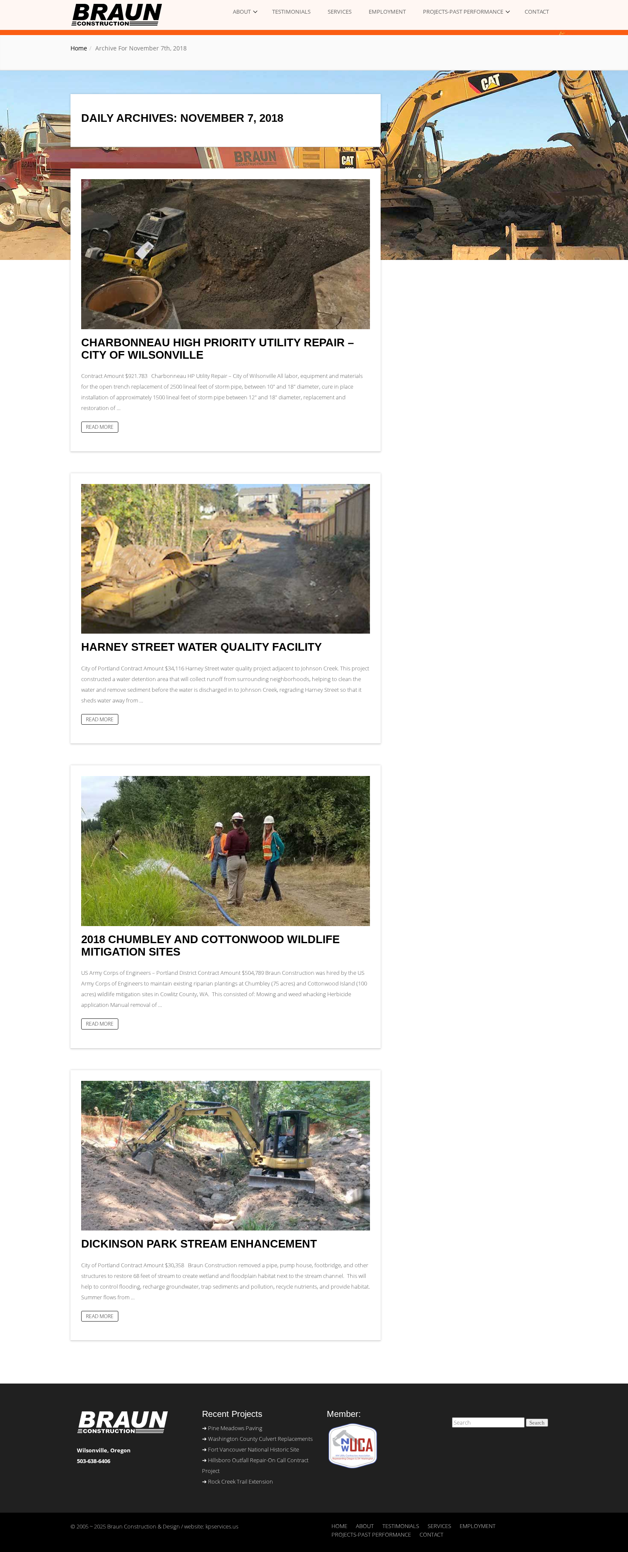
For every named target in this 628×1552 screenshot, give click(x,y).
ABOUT (242, 11)
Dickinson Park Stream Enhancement (199, 1244)
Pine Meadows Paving (235, 1428)
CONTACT (537, 11)
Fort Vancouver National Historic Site (253, 1449)
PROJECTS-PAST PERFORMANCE (463, 11)
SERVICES (340, 11)
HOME (339, 1526)
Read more (100, 426)
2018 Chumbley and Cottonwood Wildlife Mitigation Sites (210, 945)
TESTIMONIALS (291, 11)
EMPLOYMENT (387, 11)
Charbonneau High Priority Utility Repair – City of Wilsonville (217, 348)
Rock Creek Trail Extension (240, 1481)
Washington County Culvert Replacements (260, 1439)
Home (78, 48)
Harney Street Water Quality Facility (201, 647)
